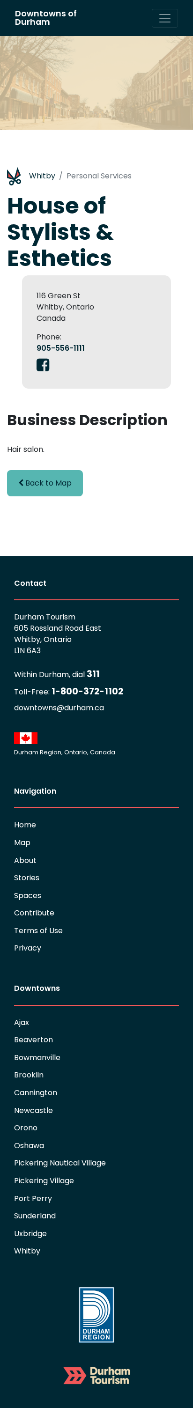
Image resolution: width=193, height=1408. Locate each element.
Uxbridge (30, 1233)
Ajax (21, 1022)
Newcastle (33, 1110)
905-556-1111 (61, 348)
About (25, 860)
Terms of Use (38, 930)
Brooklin (29, 1074)
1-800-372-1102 (68, 691)
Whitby (42, 175)
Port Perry (33, 1198)
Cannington (35, 1092)
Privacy (27, 948)
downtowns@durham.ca (59, 707)
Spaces (27, 895)
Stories (26, 877)
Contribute (34, 912)
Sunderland (35, 1215)
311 (57, 674)
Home (25, 824)
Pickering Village (44, 1180)
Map (22, 842)
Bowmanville (37, 1057)
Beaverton (33, 1039)
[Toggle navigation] (165, 18)
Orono (25, 1127)
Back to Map (47, 483)
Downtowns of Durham (46, 18)
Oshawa (29, 1145)
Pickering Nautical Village (60, 1162)
